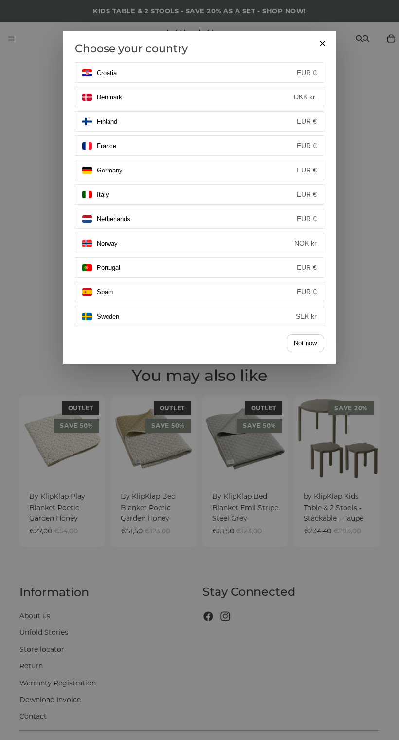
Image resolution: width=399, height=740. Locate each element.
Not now (305, 343)
